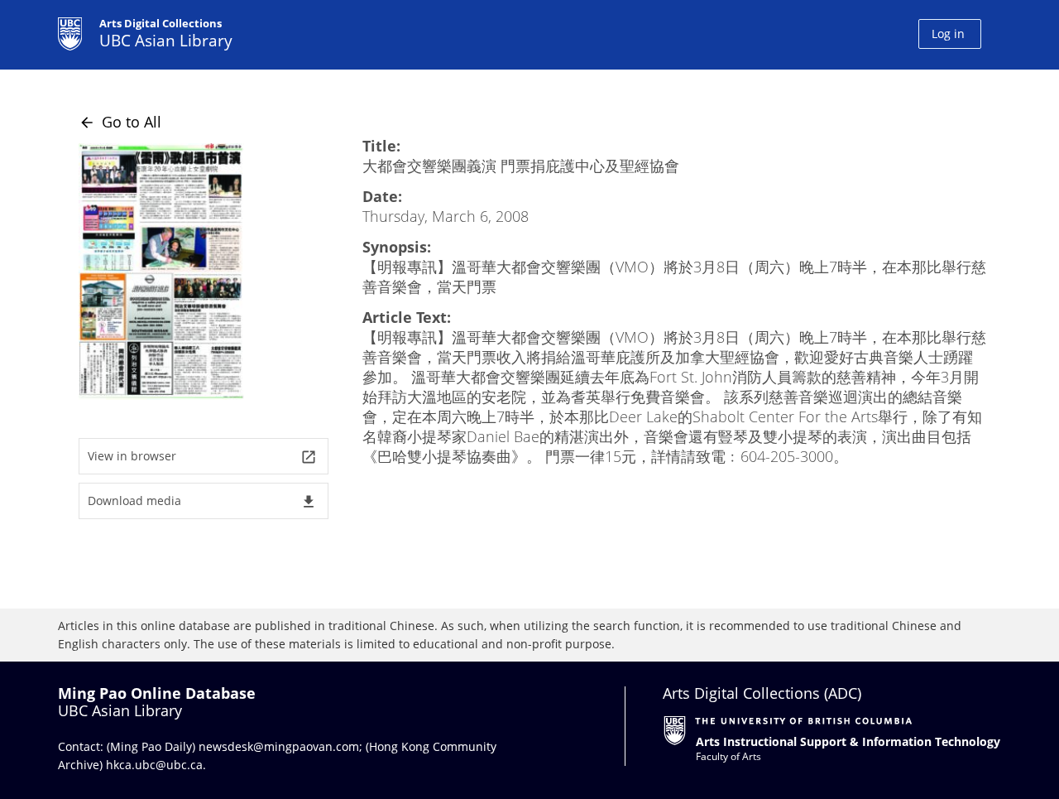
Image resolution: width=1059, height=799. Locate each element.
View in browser (202, 456)
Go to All (120, 122)
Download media (202, 501)
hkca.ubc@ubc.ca (154, 765)
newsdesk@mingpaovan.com (279, 746)
